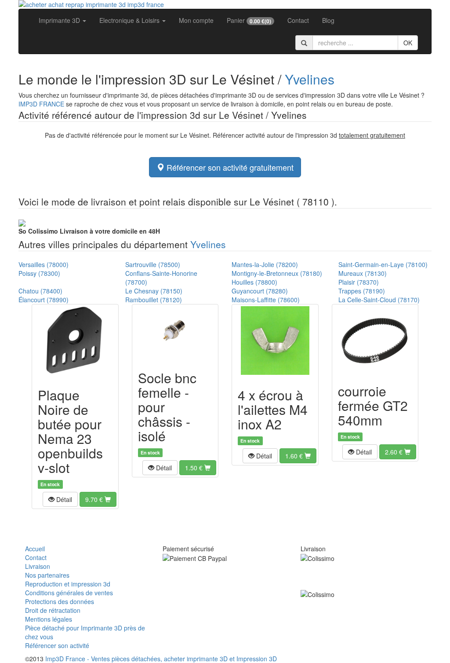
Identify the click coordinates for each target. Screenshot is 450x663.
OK (407, 42)
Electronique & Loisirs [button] (130, 20)
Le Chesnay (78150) (153, 290)
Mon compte (196, 20)
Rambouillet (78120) (153, 299)
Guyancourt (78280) (260, 290)
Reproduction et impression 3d (67, 583)
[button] (60, 499)
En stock (50, 484)
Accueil (35, 548)
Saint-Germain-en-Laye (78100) (383, 264)
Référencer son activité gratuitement (229, 167)
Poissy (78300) (39, 273)
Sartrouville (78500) (152, 264)
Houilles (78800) (254, 282)
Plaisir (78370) (358, 282)
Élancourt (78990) (43, 299)
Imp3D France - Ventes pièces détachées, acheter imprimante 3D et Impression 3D (161, 658)
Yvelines (309, 79)
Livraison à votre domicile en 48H (89, 231)
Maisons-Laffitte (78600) (266, 299)
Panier (249, 20)
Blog (328, 20)
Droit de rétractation (52, 610)
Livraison (37, 566)
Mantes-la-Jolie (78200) (265, 264)
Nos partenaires (47, 575)
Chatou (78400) (40, 290)
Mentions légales (48, 619)
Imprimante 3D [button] (60, 20)
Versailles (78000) (43, 264)
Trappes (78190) (361, 290)
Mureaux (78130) (362, 273)
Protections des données (59, 601)
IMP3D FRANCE (41, 103)
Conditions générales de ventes (69, 592)
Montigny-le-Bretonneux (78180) (277, 273)
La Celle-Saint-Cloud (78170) (379, 299)
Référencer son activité (57, 645)
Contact (298, 20)
